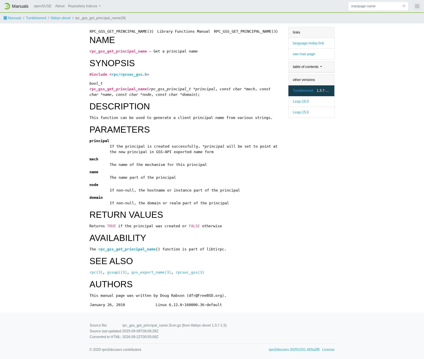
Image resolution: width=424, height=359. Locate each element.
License (328, 349)
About (59, 6)
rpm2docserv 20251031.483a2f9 (294, 349)
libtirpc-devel (61, 18)
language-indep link (308, 43)
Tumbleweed (36, 18)
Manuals (14, 18)
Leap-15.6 (301, 112)
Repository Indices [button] (83, 6)
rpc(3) (96, 272)
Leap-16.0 (301, 101)
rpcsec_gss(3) (190, 272)
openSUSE (43, 6)
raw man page (304, 54)
